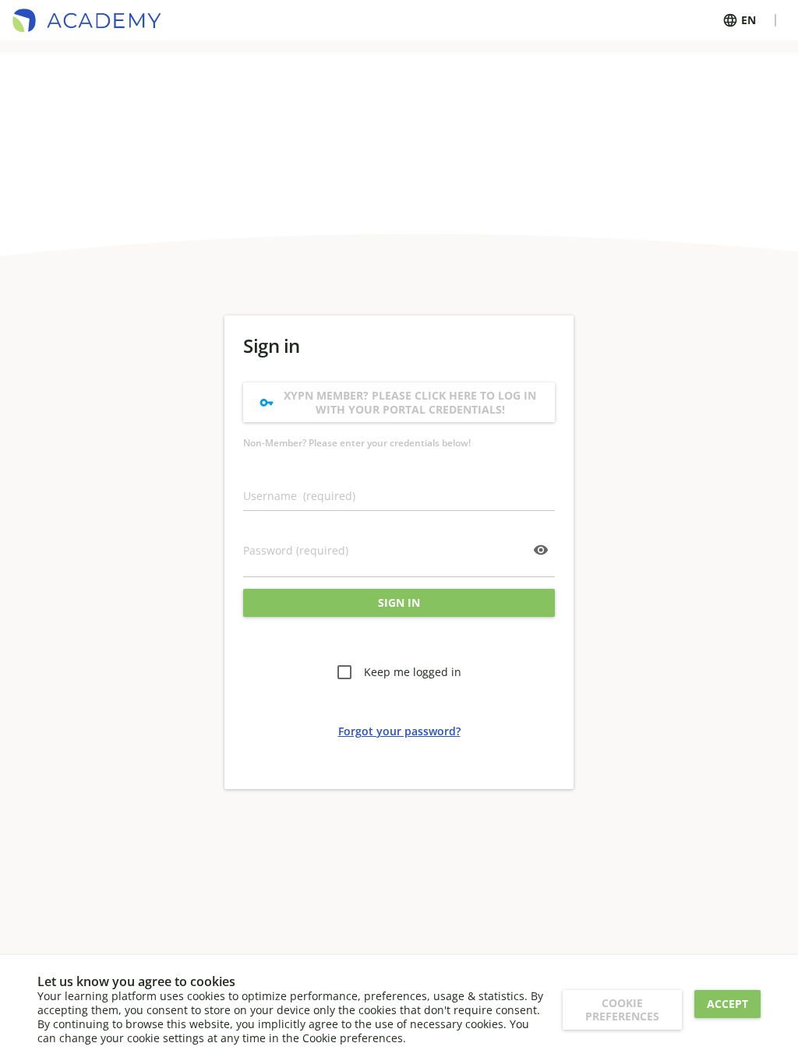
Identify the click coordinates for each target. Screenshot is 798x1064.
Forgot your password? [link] (399, 731)
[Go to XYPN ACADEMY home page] (86, 20)
